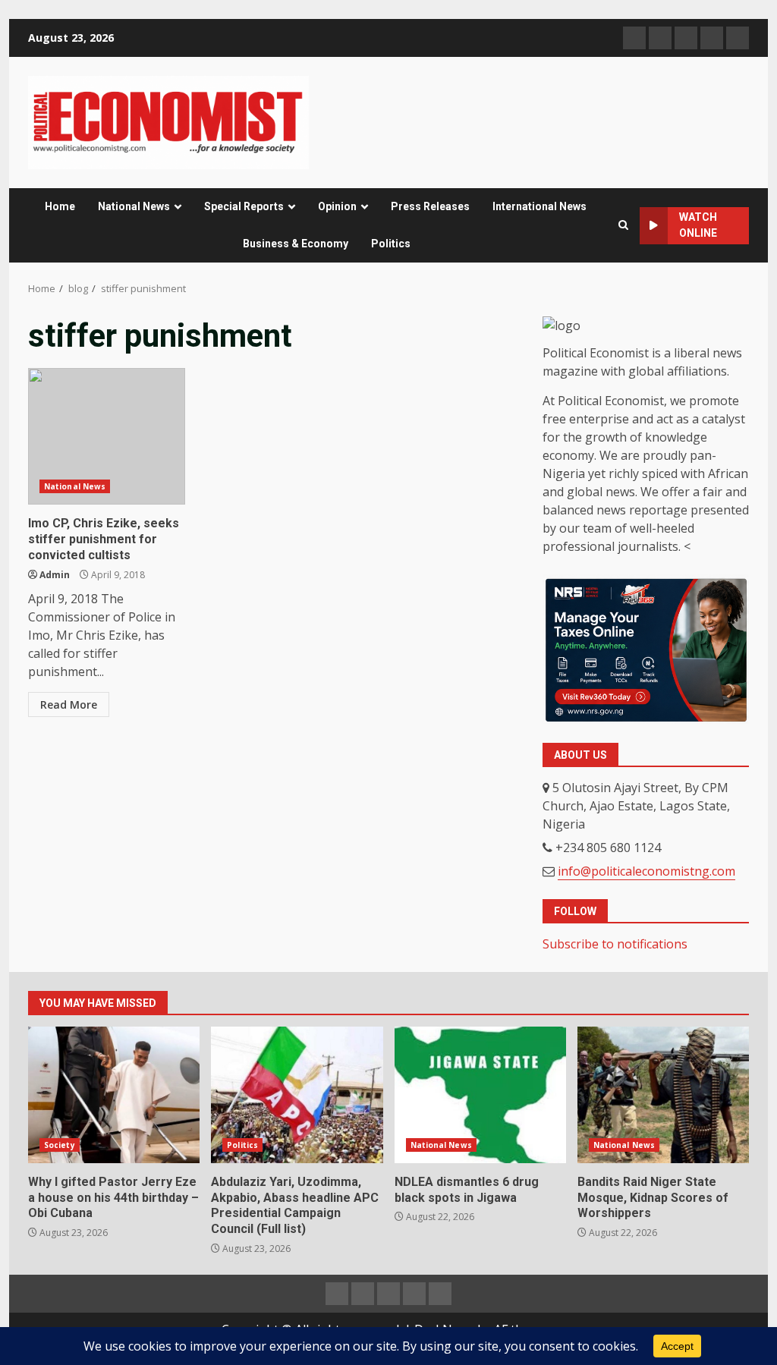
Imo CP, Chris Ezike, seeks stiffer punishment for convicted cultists (106, 436)
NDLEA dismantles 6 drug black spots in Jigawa (480, 1095)
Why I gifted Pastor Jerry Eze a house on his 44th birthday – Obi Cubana (114, 1095)
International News (539, 206)
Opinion (337, 206)
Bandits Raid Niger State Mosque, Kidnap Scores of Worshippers (663, 1095)
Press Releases (430, 206)
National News (134, 206)
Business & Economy (295, 243)
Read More (68, 704)
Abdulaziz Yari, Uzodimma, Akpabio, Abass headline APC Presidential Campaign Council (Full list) (296, 1095)
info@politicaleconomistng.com (646, 871)
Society (59, 1145)
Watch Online (698, 225)
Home (60, 206)
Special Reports (244, 206)
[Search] (623, 225)
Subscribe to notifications (615, 944)
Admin (54, 574)
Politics (391, 243)
